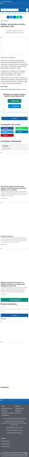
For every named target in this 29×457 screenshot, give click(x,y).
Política (5, 13)
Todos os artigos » (7, 148)
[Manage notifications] (26, 454)
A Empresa (18, 410)
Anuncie (17, 406)
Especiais (4, 410)
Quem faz (18, 413)
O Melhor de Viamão (7, 413)
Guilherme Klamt (5, 446)
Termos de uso (20, 408)
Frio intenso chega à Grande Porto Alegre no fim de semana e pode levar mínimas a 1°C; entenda (13, 188)
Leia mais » (3, 198)
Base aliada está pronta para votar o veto (13, 89)
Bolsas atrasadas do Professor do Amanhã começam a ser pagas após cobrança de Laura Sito (13, 284)
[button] (27, 10)
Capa (2, 13)
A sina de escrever (7, 236)
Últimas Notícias (6, 408)
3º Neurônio (5, 415)
